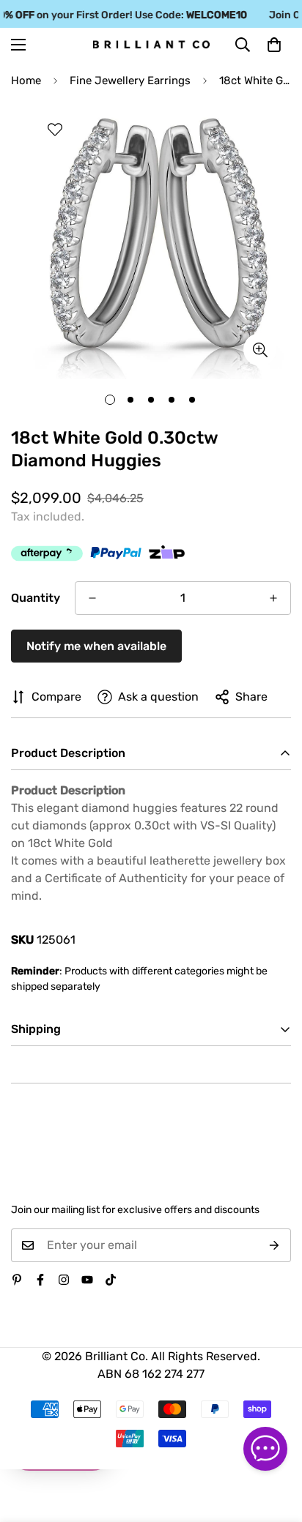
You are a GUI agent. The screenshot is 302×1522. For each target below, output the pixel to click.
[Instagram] (64, 1280)
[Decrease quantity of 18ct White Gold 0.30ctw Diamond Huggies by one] (92, 598)
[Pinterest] (17, 1280)
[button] (274, 44)
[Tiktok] (111, 1280)
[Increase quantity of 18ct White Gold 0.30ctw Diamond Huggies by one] (273, 598)
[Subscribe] (274, 1245)
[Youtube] (87, 1280)
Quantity (35, 598)
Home (26, 80)
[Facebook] (40, 1280)
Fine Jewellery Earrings (130, 80)
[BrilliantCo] (151, 44)
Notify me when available (96, 646)
